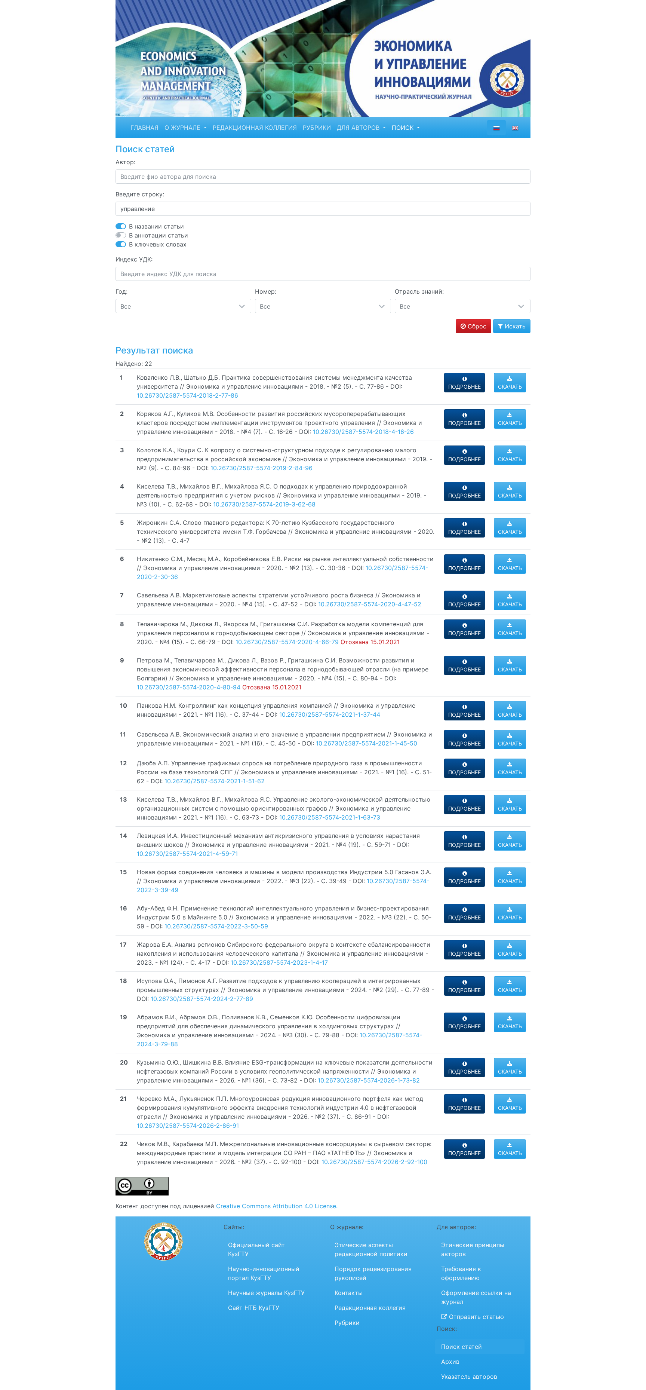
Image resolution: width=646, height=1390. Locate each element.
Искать (514, 326)
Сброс (476, 326)
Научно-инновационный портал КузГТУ (263, 1273)
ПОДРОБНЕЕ (464, 386)
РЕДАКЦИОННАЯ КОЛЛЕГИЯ (255, 127)
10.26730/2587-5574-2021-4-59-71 (187, 853)
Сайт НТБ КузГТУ (253, 1307)
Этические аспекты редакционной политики (371, 1249)
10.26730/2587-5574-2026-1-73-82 (369, 1080)
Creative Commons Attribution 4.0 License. (277, 1206)
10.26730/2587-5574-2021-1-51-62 (214, 781)
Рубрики (347, 1322)
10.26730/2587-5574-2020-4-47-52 (369, 604)
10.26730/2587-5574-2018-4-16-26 (363, 431)
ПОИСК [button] (403, 127)
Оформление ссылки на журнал (476, 1297)
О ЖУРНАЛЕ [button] (183, 127)
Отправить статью (475, 1316)
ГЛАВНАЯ (144, 127)
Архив (450, 1361)
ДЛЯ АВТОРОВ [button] (359, 127)
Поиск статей (461, 1346)
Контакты (349, 1292)
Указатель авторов (469, 1376)
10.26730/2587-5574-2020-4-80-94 (188, 687)
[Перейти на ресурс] (323, 58)
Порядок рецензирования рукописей (373, 1273)
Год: (121, 291)
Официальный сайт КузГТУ (256, 1249)
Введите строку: (140, 194)
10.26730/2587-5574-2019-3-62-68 (264, 504)
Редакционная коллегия (370, 1307)
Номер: (265, 291)
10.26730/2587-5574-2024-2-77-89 (202, 998)
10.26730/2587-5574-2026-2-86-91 (188, 1125)
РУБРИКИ (317, 127)
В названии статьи (156, 226)
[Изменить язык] (515, 127)
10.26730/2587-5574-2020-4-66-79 (287, 642)
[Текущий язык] (496, 127)
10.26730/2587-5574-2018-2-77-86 (187, 395)
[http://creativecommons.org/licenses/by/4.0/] (142, 1186)
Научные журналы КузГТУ (266, 1292)
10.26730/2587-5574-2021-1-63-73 (329, 817)
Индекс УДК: (134, 259)
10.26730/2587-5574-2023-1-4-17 (279, 962)
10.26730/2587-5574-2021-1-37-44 (329, 714)
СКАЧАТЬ (510, 386)
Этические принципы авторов (472, 1249)
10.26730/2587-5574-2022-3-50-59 (216, 926)
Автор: (125, 162)
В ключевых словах (158, 244)
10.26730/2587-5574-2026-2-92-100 (374, 1162)
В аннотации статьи (158, 235)
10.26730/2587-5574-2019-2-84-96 (261, 468)
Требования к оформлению (461, 1273)
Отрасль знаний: (419, 291)
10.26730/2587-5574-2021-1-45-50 (366, 743)
